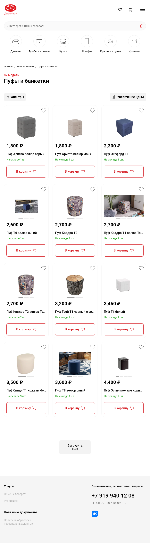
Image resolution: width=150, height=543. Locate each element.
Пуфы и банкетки (47, 66)
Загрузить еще (75, 447)
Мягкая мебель (25, 66)
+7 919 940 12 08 (113, 495)
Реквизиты (11, 500)
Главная (8, 66)
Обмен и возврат (15, 494)
